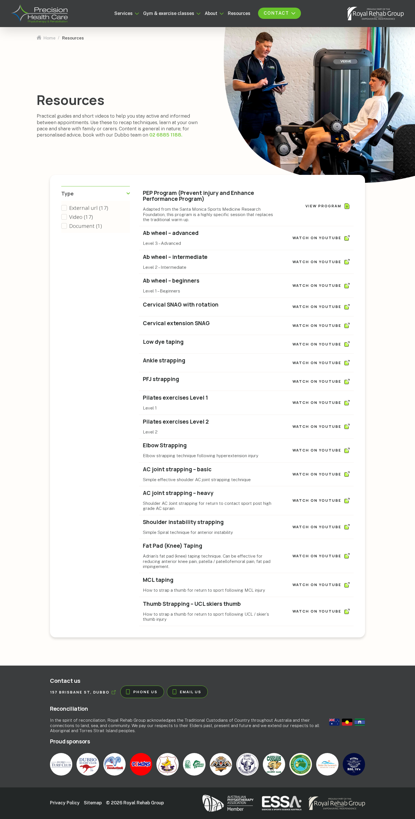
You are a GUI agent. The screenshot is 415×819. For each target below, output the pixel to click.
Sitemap (93, 802)
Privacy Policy (65, 802)
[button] (95, 208)
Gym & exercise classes (168, 13)
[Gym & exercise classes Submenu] (197, 13)
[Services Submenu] (136, 13)
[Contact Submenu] (292, 13)
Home (49, 37)
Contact (276, 13)
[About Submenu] (220, 13)
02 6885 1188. (165, 135)
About (211, 13)
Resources (239, 13)
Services (123, 13)
